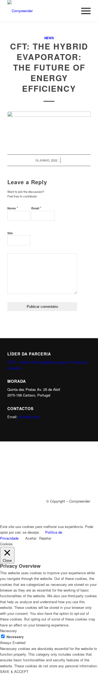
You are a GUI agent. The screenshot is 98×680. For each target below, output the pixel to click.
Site (10, 233)
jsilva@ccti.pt (29, 416)
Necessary (15, 637)
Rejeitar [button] (45, 538)
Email (36, 207)
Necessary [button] (8, 630)
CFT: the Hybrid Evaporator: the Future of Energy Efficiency (49, 67)
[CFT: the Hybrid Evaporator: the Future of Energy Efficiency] (49, 127)
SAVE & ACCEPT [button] (14, 671)
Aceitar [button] (30, 538)
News (49, 38)
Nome (12, 207)
